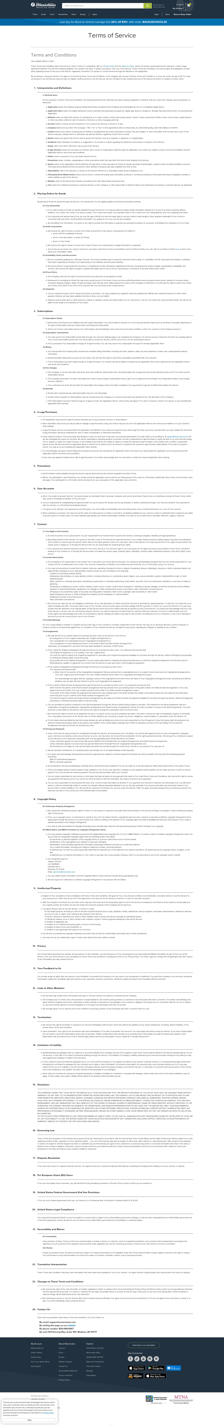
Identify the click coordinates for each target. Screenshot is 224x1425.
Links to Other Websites (50, 988)
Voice (52, 14)
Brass (74, 14)
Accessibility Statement (68, 1371)
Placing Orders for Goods (51, 193)
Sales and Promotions (95, 1362)
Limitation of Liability (49, 1045)
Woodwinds (63, 14)
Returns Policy (128, 66)
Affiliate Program (65, 1362)
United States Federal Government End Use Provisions (68, 1192)
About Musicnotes (67, 1344)
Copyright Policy (46, 799)
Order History (36, 1353)
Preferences (36, 1357)
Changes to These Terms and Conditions (60, 1281)
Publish (62, 1357)
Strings (83, 14)
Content (42, 524)
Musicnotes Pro (158, 5)
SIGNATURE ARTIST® (95, 1357)
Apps (157, 14)
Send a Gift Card (159, 7)
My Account (178, 8)
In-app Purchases (47, 412)
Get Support (36, 1366)
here (177, 249)
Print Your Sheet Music (40, 1362)
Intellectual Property (49, 888)
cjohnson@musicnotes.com (64, 872)
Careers (62, 1348)
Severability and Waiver (51, 1229)
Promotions (43, 466)
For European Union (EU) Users (55, 1175)
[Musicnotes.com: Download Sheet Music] (43, 5)
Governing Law (45, 1130)
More (168, 15)
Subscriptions (45, 311)
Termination (44, 1017)
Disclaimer (43, 1085)
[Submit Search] (148, 5)
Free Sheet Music (93, 1366)
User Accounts (45, 488)
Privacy (41, 946)
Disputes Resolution (48, 1158)
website (72, 1325)
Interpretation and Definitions (54, 88)
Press (61, 1353)
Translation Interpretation (52, 1264)
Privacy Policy (108, 66)
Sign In (181, 4)
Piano (35, 14)
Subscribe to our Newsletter (143, 1345)
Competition (91, 1375)
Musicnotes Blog (93, 1353)
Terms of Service (65, 1375)
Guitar (43, 14)
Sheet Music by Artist (95, 1348)
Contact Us (43, 1309)
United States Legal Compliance (55, 1209)
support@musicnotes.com (177, 437)
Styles (94, 14)
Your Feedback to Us (49, 968)
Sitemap (89, 1371)
